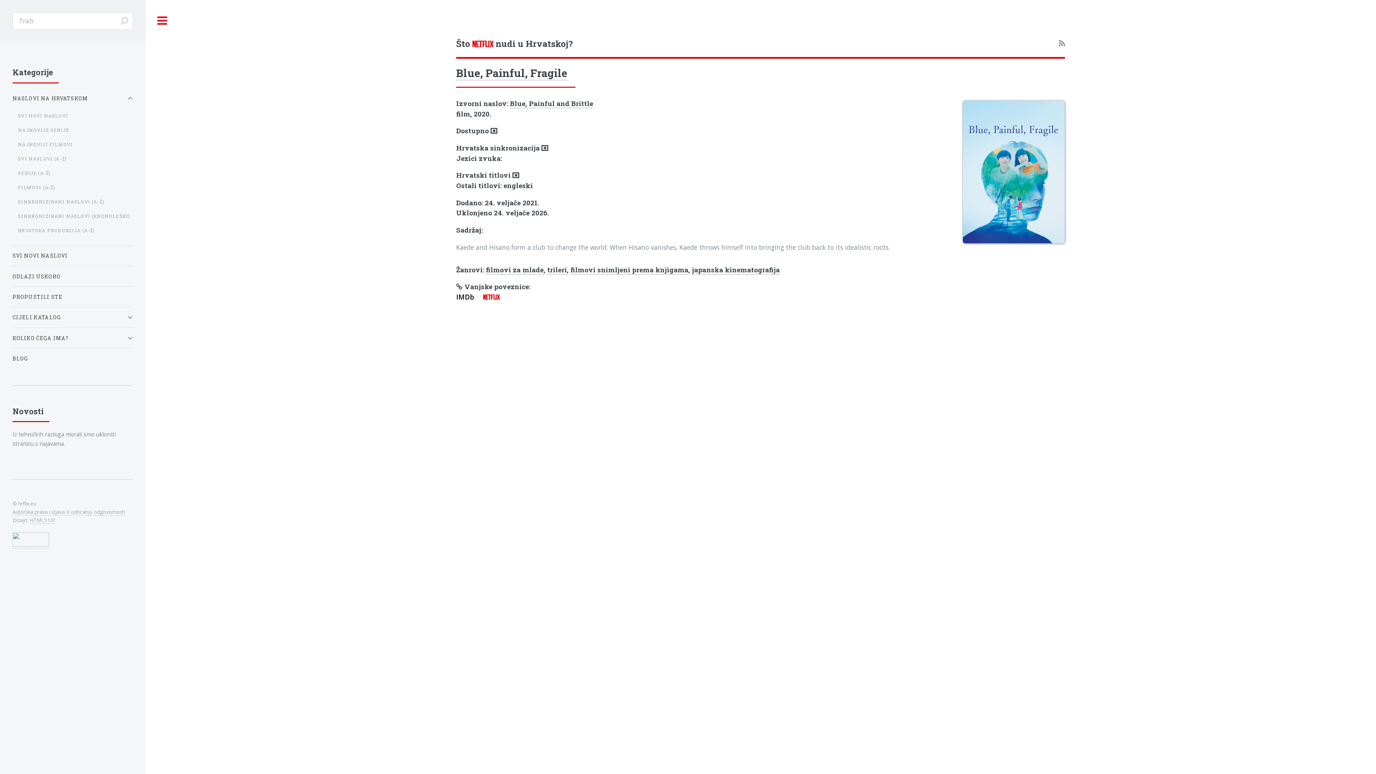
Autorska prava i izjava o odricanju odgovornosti (69, 511)
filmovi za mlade (515, 269)
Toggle (162, 21)
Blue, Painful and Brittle (551, 103)
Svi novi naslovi (43, 116)
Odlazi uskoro (37, 276)
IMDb (465, 297)
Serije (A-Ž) (34, 173)
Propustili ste (37, 296)
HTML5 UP (42, 520)
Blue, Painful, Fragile (511, 73)
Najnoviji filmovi (45, 144)
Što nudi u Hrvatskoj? (514, 43)
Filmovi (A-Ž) (36, 187)
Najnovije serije (43, 130)
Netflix (491, 297)
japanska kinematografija (736, 269)
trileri (557, 269)
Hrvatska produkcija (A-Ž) (56, 230)
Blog (20, 358)
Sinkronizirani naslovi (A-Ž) (61, 202)
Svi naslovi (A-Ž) (42, 159)
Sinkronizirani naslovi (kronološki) (74, 216)
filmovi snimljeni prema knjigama (629, 269)
